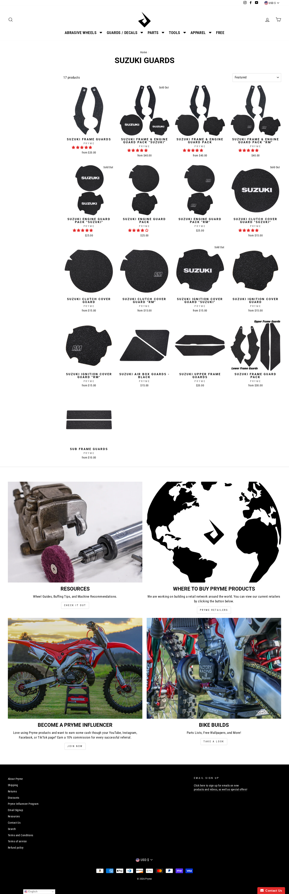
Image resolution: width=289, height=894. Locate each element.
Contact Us (14, 822)
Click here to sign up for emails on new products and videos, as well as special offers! (220, 787)
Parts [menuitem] (153, 32)
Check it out (75, 605)
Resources (14, 816)
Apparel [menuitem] (198, 32)
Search (12, 829)
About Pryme (15, 779)
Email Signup (15, 810)
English (32, 891)
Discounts (13, 797)
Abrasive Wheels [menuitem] (81, 32)
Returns (12, 791)
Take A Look (213, 741)
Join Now (75, 746)
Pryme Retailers (214, 610)
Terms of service (17, 841)
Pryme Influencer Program (23, 804)
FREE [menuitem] (220, 32)
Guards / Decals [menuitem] (122, 32)
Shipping (13, 785)
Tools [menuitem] (174, 32)
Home (143, 52)
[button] (82, 147)
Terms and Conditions (20, 835)
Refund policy (16, 847)
